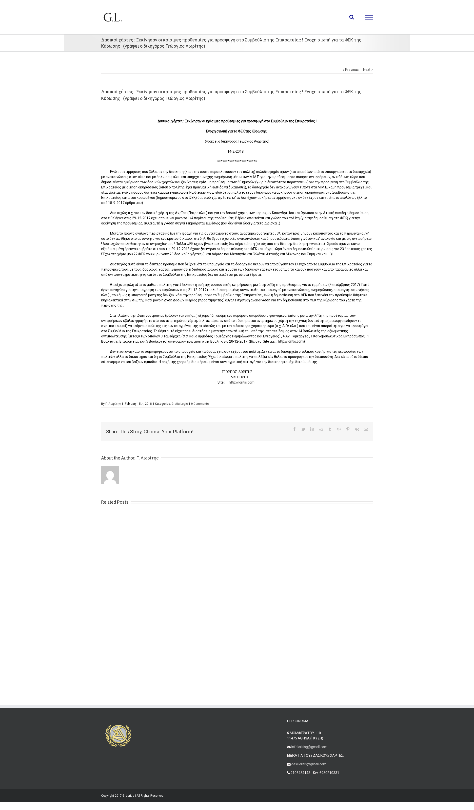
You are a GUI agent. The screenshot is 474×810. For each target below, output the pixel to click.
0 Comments (200, 403)
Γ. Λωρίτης (113, 403)
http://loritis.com (242, 382)
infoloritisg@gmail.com (309, 747)
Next (366, 70)
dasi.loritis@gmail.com (308, 764)
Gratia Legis (180, 403)
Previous (352, 70)
